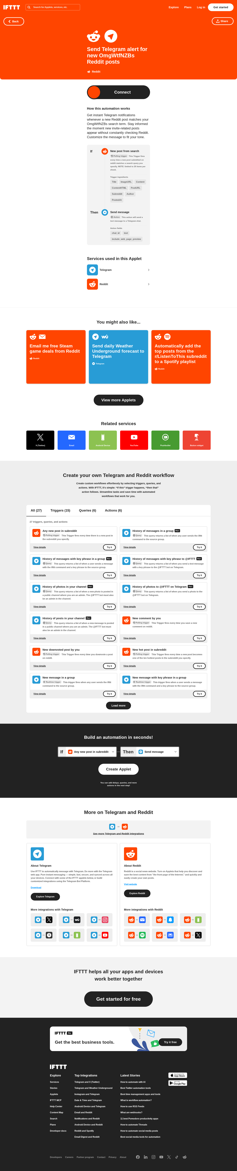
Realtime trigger (53, 682)
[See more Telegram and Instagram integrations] (99, 919)
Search (53, 1118)
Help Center (56, 1106)
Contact (101, 1157)
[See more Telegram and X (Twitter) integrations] (44, 919)
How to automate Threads (133, 1125)
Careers (69, 1157)
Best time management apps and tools (140, 1094)
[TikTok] (176, 1157)
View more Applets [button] (118, 400)
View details (39, 547)
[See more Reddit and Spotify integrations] (137, 935)
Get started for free (118, 999)
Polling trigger (52, 535)
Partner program (85, 1157)
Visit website (130, 884)
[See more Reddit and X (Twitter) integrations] (193, 935)
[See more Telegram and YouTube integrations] (99, 935)
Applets (54, 1094)
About (123, 1157)
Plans (187, 7)
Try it (109, 547)
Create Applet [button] (118, 769)
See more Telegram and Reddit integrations (118, 833)
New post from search (124, 151)
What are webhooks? (131, 1112)
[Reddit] (184, 1157)
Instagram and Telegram (87, 1094)
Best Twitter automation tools (135, 1088)
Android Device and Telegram (89, 1106)
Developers (56, 1157)
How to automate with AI (132, 1082)
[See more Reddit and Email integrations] (137, 919)
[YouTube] (161, 1157)
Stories (53, 1088)
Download (36, 887)
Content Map (56, 1112)
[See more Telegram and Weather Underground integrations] (71, 919)
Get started (220, 7)
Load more (118, 705)
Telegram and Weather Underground (93, 1088)
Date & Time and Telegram (88, 1100)
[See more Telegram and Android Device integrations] (71, 935)
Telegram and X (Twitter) (86, 1082)
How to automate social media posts (139, 1131)
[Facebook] (137, 1157)
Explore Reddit (137, 893)
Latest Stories (130, 1075)
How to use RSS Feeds (132, 1106)
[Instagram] (153, 1157)
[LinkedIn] (145, 1157)
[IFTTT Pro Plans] (177, 531)
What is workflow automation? (136, 1100)
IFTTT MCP (55, 1100)
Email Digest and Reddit (86, 1137)
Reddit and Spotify (84, 1131)
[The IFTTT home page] (11, 7)
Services (54, 1082)
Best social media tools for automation (140, 1137)
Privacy (112, 1157)
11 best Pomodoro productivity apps (139, 1118)
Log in (201, 7)
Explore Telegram (45, 896)
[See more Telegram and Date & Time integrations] (44, 935)
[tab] (36, 510)
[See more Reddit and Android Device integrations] (193, 919)
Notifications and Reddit (87, 1118)
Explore (174, 7)
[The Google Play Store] (177, 1083)
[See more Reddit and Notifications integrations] (165, 919)
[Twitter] (169, 1157)
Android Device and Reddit (88, 1125)
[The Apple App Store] (177, 1075)
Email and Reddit (83, 1112)
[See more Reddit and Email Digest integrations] (165, 935)
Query (138, 535)
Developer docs (58, 1131)
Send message (119, 212)
